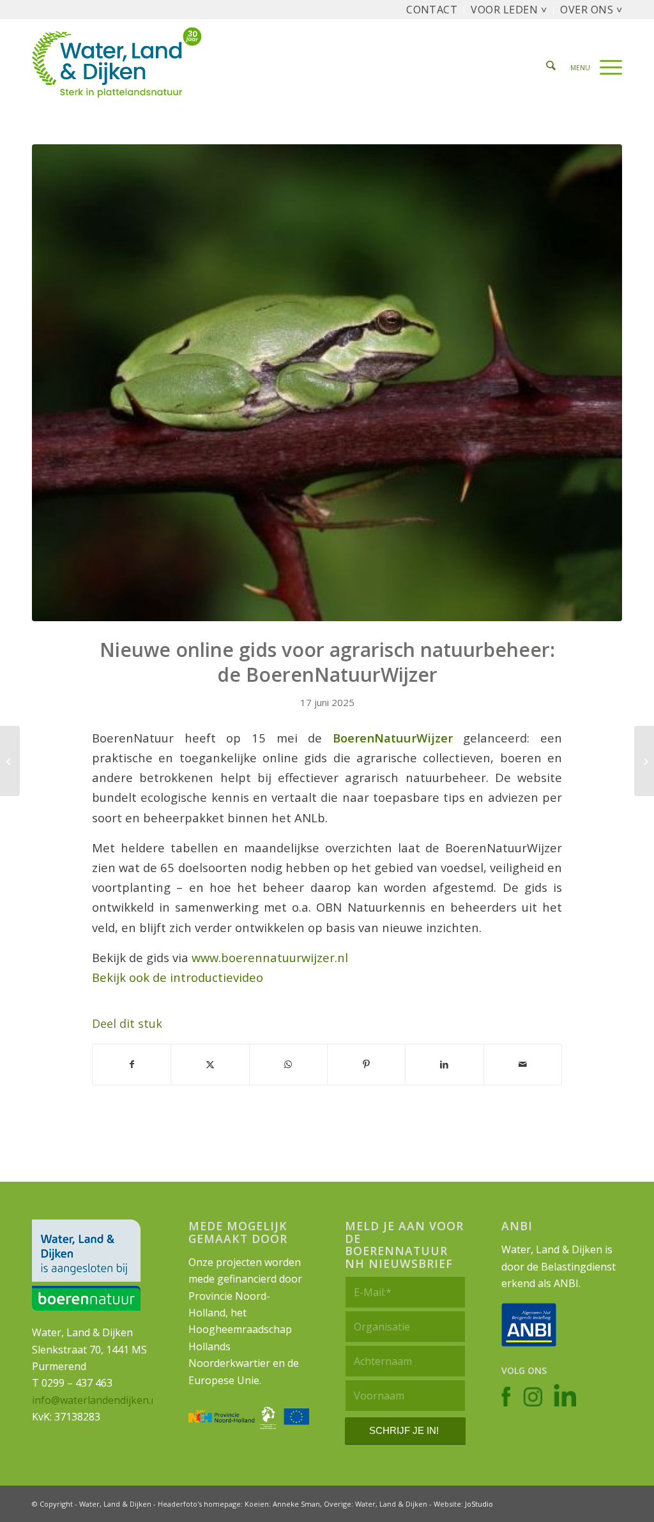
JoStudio (479, 1504)
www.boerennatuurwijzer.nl (270, 957)
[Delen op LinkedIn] (444, 1064)
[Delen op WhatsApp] (288, 1064)
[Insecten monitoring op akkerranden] (10, 761)
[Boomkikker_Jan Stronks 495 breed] (327, 382)
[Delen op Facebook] (132, 1064)
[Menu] (592, 66)
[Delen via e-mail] (522, 1064)
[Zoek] (551, 66)
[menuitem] (432, 10)
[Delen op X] (209, 1064)
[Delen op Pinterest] (366, 1064)
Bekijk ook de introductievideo (177, 977)
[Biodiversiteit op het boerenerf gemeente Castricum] (644, 761)
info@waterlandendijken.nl (96, 1400)
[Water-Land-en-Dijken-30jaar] (125, 66)
